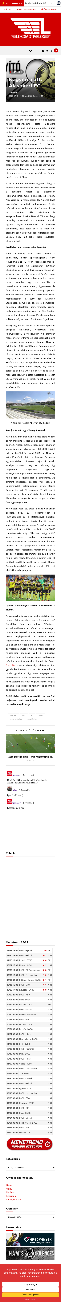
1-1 (44, 985)
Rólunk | (9, 9)
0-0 (44, 960)
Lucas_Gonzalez (14, 1199)
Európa (40, 715)
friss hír (10, 665)
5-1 (44, 980)
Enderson (11, 1196)
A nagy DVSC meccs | (28, 9)
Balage (9, 1185)
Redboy (13, 92)
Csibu (9, 1189)
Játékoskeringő (49, 9)
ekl (32, 715)
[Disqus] (30, 806)
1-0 (44, 950)
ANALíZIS (17, 72)
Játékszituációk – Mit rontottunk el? (30, 756)
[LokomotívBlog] (31, 28)
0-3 (44, 970)
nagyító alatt (32, 719)
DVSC (24, 715)
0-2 (44, 955)
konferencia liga (16, 719)
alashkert (13, 715)
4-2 (44, 965)
